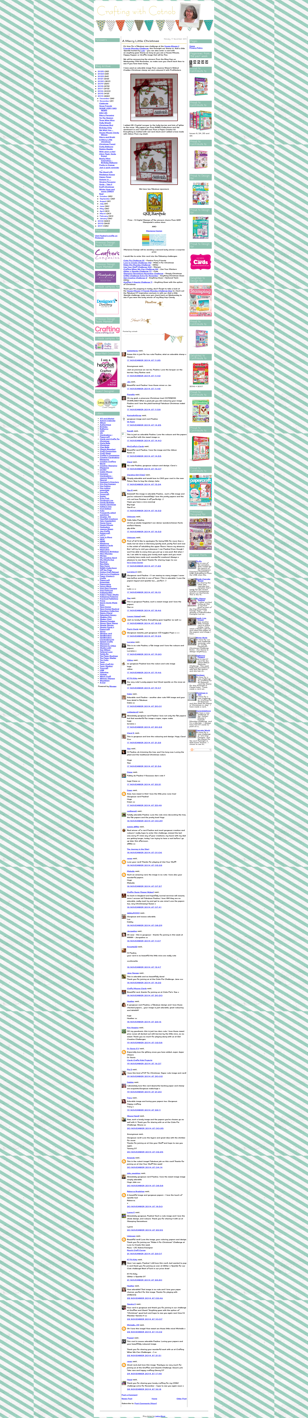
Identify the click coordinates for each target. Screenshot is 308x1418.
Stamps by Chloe (108, 646)
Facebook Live (106, 500)
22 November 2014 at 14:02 (144, 1332)
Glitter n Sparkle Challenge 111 (137, 271)
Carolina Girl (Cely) (136, 475)
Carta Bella (105, 443)
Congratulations (203, 711)
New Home (105, 566)
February (104, 216)
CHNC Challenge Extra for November (140, 276)
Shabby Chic (106, 617)
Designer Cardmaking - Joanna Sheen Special (106, 477)
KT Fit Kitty (132, 678)
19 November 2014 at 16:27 (144, 1064)
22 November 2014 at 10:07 (144, 1319)
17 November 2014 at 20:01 (144, 706)
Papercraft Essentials (105, 581)
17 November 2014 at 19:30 (144, 654)
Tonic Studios (106, 666)
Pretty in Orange (107, 165)
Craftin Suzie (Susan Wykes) (140, 892)
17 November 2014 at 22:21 (144, 784)
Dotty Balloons (106, 147)
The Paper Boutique (109, 656)
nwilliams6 (132, 811)
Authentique (105, 425)
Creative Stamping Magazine (108, 467)
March (103, 213)
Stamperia (104, 644)
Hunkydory (105, 527)
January (104, 218)
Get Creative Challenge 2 (135, 278)
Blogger (112, 686)
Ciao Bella (104, 447)
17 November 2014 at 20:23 (144, 727)
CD (101, 433)
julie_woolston (134, 1173)
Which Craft (105, 676)
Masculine (104, 549)
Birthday (104, 427)
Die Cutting (105, 486)
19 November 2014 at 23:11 (144, 1110)
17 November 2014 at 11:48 (143, 389)
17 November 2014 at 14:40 (144, 441)
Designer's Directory (109, 482)
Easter (103, 496)
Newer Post (127, 1399)
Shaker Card (105, 619)
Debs (129, 694)
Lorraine (131, 642)
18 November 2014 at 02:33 (144, 865)
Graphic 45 (105, 517)
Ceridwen (200, 675)
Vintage (103, 674)
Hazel (129, 1380)
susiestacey (132, 351)
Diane (129, 772)
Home (154, 1399)
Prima (102, 601)
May (102, 209)
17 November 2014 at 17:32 (144, 566)
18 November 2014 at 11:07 (144, 941)
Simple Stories (107, 625)
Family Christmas (108, 504)
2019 (101, 84)
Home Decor (106, 523)
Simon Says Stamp (109, 623)
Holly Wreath (105, 123)
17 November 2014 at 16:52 (144, 511)
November (105, 101)
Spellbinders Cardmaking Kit (107, 638)
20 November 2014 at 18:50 (145, 1206)
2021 (101, 79)
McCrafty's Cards (135, 446)
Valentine (104, 672)
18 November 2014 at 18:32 (144, 983)
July (102, 204)
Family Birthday (107, 502)
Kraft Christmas (106, 187)
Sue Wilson (105, 650)
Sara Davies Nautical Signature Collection (109, 610)
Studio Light (105, 648)
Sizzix (103, 631)
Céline (130, 660)
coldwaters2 (132, 712)
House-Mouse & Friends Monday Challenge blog (149, 291)
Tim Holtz (104, 660)
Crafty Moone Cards (137, 988)
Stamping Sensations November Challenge (143, 273)
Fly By (199, 561)
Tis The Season (106, 118)
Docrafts (104, 492)
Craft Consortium (108, 451)
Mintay (103, 556)
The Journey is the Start (138, 849)
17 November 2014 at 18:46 (144, 610)
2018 (101, 86)
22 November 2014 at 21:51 (144, 1355)
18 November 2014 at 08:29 (144, 925)
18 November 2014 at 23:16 (144, 1022)
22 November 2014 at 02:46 (145, 1298)
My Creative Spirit (108, 558)
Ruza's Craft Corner (136, 1250)
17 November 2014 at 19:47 (144, 688)
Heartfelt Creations (109, 519)
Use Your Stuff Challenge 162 (137, 267)
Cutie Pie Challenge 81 (133, 260)
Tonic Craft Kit (106, 664)
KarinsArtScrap (134, 415)
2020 (101, 81)
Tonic (102, 662)
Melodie (131, 871)
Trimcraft (104, 668)
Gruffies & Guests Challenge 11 (137, 282)
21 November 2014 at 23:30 (144, 1280)
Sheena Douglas (107, 621)
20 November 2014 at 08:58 (145, 1186)
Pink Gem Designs (108, 588)
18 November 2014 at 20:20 (145, 995)
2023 (101, 74)
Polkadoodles (106, 592)
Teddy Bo (104, 654)
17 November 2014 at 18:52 (144, 623)
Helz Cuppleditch (108, 521)
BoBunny (104, 429)
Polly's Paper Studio (109, 594)
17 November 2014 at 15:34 (144, 484)
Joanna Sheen (106, 529)
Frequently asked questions (108, 514)
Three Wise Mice (107, 120)
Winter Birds (201, 638)
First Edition (105, 509)
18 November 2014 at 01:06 (144, 852)
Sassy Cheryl (106, 613)
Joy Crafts (105, 531)
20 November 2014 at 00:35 (145, 1128)
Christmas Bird (106, 125)
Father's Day (106, 506)
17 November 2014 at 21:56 (144, 766)
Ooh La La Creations (109, 574)
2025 (101, 71)
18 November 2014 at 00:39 (145, 821)
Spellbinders (106, 635)
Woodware (104, 680)
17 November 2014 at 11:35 (144, 360)
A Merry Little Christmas (105, 141)
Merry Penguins (106, 115)
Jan (129, 382)
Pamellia (131, 394)
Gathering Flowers (200, 656)
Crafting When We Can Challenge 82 (140, 269)
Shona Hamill (133, 1116)
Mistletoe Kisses (107, 174)
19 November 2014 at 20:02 (145, 1076)
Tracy (129, 1098)
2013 (101, 221)
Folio (102, 511)
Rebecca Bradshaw (135, 1191)
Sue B (130, 490)
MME (102, 541)
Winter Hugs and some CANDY (107, 190)
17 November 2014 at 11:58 (144, 409)
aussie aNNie (133, 827)
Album (103, 423)
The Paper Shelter (108, 658)
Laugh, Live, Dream (201, 619)
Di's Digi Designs (108, 484)
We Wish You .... (106, 130)
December (105, 98)
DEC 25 (103, 113)
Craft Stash (105, 453)
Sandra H (131, 1304)
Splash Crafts (106, 642)
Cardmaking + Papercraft (106, 436)
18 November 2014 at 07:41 (144, 907)
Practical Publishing (109, 599)
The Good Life (105, 172)
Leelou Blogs (160, 1416)
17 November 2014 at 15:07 (144, 469)
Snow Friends (105, 106)
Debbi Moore (106, 472)
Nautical (103, 562)
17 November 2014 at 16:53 (144, 532)
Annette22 (132, 947)
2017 (101, 89)
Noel (101, 194)
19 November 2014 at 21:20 (144, 1092)
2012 (101, 223)
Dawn (129, 790)
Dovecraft (104, 494)
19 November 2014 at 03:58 (144, 1043)
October (104, 196)
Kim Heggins (133, 1028)
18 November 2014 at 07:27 (144, 886)
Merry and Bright (107, 137)
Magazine (104, 543)
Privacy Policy (195, 48)
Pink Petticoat (106, 590)
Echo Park (104, 498)
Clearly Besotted (107, 449)
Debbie (130, 1082)
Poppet (130, 1338)
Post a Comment (129, 1395)
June (102, 206)
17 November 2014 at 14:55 (144, 456)
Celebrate (103, 103)
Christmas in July (202, 694)
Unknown (131, 516)
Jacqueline (132, 931)
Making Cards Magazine (106, 546)
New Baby (104, 564)
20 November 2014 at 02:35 (145, 1152)
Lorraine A (132, 572)
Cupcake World (203, 730)
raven (129, 1361)
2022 (101, 76)
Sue (129, 598)
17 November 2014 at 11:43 (143, 376)
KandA (130, 431)
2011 (100, 226)
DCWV (103, 470)
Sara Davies (105, 607)
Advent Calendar (108, 421)
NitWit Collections (108, 568)
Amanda (131, 1158)
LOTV (102, 535)
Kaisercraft (105, 533)
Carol (129, 462)
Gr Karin (131, 422)
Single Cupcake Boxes (203, 580)
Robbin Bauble (106, 149)
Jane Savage (133, 973)
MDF (102, 539)
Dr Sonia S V (133, 1048)
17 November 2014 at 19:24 (144, 636)
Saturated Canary (108, 615)
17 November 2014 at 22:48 (144, 805)
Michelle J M (133, 1325)
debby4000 (133, 913)
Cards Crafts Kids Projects (139, 1060)
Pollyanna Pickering (109, 597)
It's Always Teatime (201, 599)
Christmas (104, 445)
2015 (101, 93)
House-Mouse (106, 525)
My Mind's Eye (107, 560)
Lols (143, 50)
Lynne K (131, 1212)
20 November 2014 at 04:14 (145, 1167)
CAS (102, 431)
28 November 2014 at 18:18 (144, 1389)
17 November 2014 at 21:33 (144, 743)
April (102, 211)
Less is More (106, 537)
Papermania (105, 584)
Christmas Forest (107, 144)
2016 (101, 91)
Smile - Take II (105, 184)
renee (129, 858)
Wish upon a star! (107, 151)
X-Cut (102, 682)
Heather (130, 1001)
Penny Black (105, 586)
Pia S (129, 1069)
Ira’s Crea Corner (135, 562)
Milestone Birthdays (109, 552)
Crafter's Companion (109, 455)
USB (102, 670)
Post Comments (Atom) (146, 1403)
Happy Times (105, 177)
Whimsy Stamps (107, 678)
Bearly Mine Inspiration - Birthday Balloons (108, 160)
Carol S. (131, 733)
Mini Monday (106, 554)
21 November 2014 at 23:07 (144, 1254)
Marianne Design (154, 231)
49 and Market (107, 418)
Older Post (182, 1399)
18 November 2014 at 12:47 (144, 967)
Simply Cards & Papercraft (107, 628)
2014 (101, 96)
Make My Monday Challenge (137, 265)
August (103, 201)
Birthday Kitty (105, 128)
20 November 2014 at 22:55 (145, 1230)
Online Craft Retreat (109, 572)
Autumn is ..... (105, 179)
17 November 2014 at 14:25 (144, 425)
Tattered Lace (106, 652)
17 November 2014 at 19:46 (144, 673)
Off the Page (106, 570)
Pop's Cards (132, 629)
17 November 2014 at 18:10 (144, 592)
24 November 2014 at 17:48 (144, 1374)
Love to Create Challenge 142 (137, 263)
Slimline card (106, 633)
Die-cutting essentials (105, 489)
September (105, 199)
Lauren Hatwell (134, 616)
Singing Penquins (107, 182)
